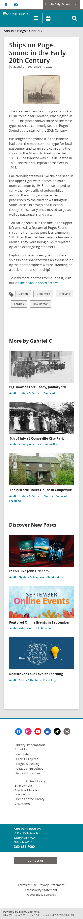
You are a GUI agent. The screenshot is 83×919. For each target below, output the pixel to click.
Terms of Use (27, 885)
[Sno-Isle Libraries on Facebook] (18, 731)
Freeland (64, 294)
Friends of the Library (30, 799)
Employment (23, 785)
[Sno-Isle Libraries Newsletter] (66, 731)
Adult (12, 393)
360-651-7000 (24, 846)
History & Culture (30, 393)
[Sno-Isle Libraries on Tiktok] (57, 731)
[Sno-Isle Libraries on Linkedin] (47, 731)
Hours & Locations (27, 773)
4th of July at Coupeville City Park (36, 438)
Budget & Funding (27, 764)
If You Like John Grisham (29, 571)
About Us (21, 749)
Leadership (22, 754)
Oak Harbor (40, 305)
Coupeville (43, 294)
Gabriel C (36, 31)
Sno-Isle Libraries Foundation (27, 792)
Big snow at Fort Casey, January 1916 (38, 387)
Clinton (23, 294)
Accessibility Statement (41, 890)
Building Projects (26, 759)
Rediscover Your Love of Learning (36, 674)
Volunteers (22, 804)
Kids (21, 628)
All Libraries (43, 628)
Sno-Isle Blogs (15, 31)
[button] (6, 4)
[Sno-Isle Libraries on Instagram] (28, 731)
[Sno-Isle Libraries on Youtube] (37, 731)
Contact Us (36, 860)
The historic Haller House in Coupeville (40, 490)
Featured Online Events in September (39, 622)
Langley (19, 305)
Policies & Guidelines (29, 768)
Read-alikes (55, 577)
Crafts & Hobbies (30, 680)
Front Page (50, 680)
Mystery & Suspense (32, 577)
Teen (30, 628)
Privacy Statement (51, 885)
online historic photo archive (37, 283)
